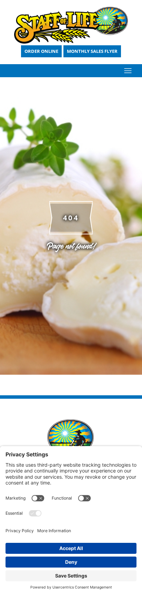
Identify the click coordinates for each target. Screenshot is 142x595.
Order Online (41, 51)
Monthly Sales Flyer (92, 51)
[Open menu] (128, 70)
